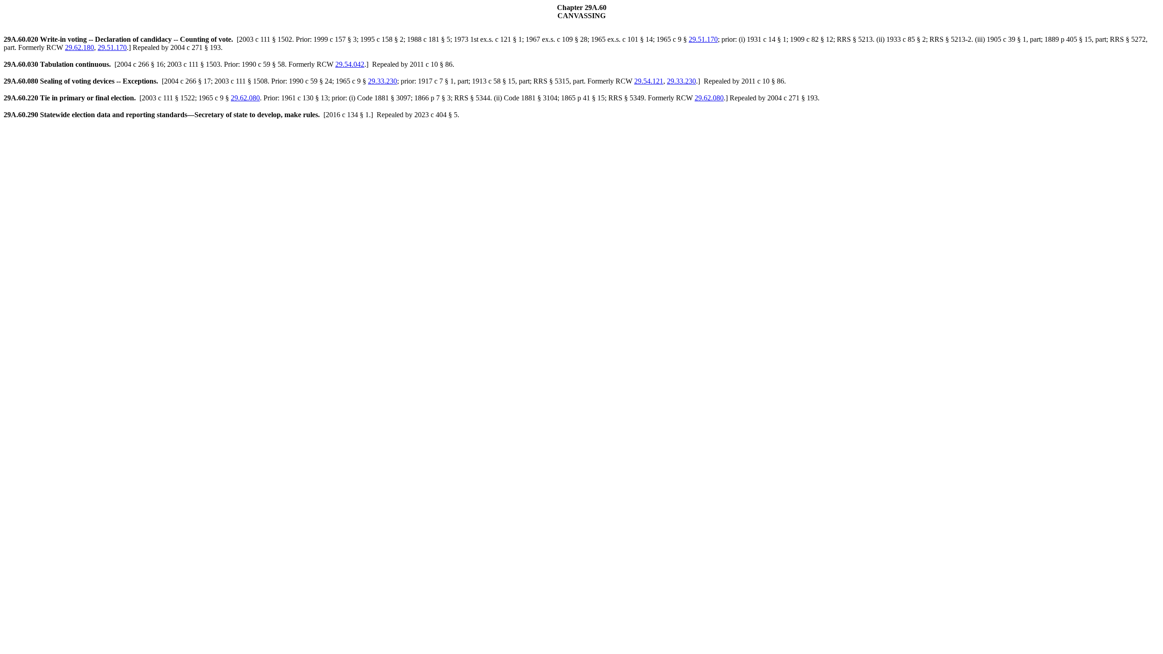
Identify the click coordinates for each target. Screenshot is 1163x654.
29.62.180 (79, 47)
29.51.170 (703, 39)
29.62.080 (245, 98)
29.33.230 (382, 81)
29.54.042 (349, 64)
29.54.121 (648, 81)
